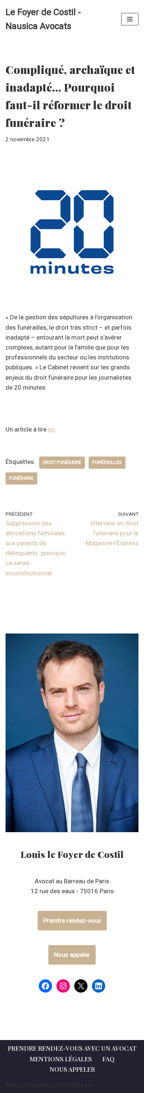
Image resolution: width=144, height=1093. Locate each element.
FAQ (108, 1059)
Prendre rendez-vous (72, 920)
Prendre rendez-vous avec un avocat (72, 1048)
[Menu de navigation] (129, 19)
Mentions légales (61, 1059)
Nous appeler (72, 954)
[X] (81, 986)
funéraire (21, 478)
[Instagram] (63, 986)
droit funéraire (62, 462)
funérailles (107, 462)
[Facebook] (45, 986)
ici (51, 429)
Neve (12, 1085)
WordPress (75, 1085)
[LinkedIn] (98, 986)
